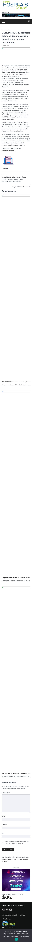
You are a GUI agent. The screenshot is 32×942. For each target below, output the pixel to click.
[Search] (29, 21)
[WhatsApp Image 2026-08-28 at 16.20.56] (16, 890)
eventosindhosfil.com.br (9, 151)
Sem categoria (6, 30)
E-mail (4, 825)
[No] (30, 935)
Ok (16, 939)
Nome (4, 816)
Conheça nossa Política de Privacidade (13, 915)
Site (3, 833)
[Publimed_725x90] (16, 16)
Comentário (6, 792)
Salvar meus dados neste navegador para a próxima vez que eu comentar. (17, 843)
